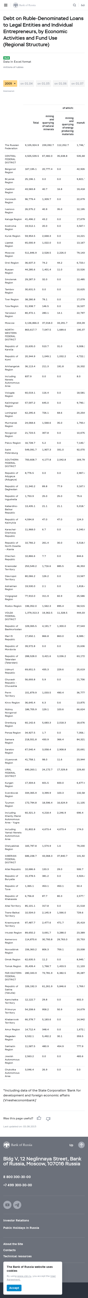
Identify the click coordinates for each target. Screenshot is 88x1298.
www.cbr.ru (24, 1276)
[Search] (77, 5)
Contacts (9, 1250)
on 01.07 (77, 83)
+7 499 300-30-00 (17, 1185)
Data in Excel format (17, 61)
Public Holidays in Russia (21, 1227)
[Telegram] (17, 1205)
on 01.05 (43, 83)
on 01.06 (60, 83)
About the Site (13, 1244)
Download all (8, 91)
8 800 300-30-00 (17, 1177)
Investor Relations (16, 1220)
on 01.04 (26, 83)
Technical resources (17, 1256)
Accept (14, 1288)
